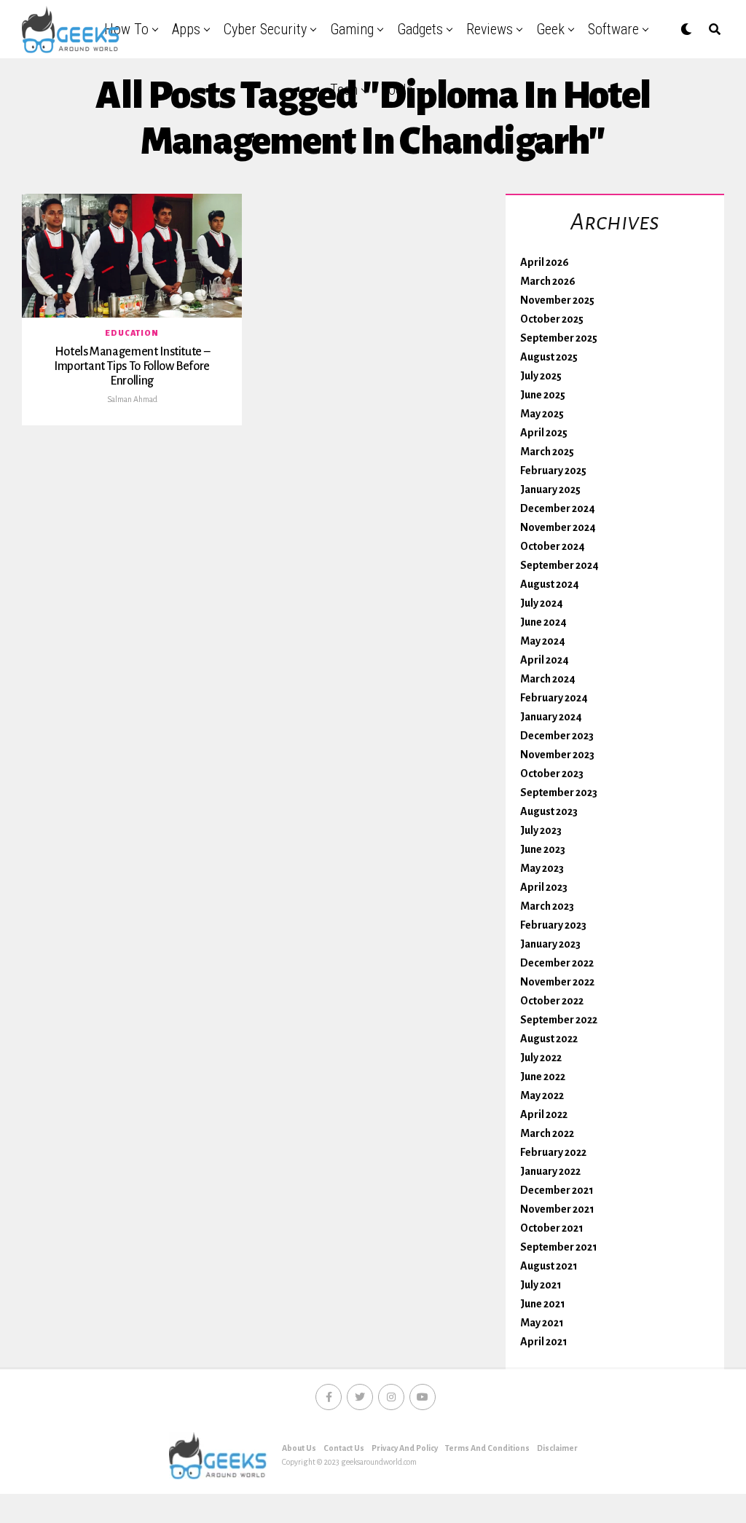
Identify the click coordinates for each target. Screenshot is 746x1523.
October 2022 (552, 1001)
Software (613, 29)
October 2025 (552, 319)
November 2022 (557, 982)
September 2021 (558, 1247)
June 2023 (542, 849)
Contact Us (343, 1448)
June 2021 (542, 1304)
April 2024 (544, 660)
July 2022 (541, 1057)
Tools (397, 89)
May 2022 (542, 1095)
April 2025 (544, 432)
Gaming (352, 29)
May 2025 (542, 414)
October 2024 (552, 546)
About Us (299, 1448)
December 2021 (557, 1190)
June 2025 (542, 395)
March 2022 (547, 1133)
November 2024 (558, 527)
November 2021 (557, 1209)
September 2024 (559, 565)
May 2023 (542, 868)
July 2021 (541, 1285)
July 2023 (541, 830)
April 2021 (544, 1341)
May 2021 (542, 1323)
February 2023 (553, 925)
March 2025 (547, 451)
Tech (344, 89)
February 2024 (554, 698)
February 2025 (553, 470)
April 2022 (544, 1114)
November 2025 (557, 300)
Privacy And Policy (405, 1448)
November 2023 (557, 754)
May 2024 (542, 641)
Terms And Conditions (487, 1448)
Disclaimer (557, 1448)
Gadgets (420, 29)
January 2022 (550, 1171)
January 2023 (550, 944)
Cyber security (265, 29)
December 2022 (557, 963)
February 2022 (553, 1152)
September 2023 (558, 792)
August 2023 (549, 811)
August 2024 (549, 584)
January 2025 (550, 489)
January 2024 (551, 717)
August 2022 (549, 1038)
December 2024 (557, 508)
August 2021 (549, 1266)
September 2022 (558, 1020)
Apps (186, 29)
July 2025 (541, 376)
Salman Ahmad (132, 399)
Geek (550, 29)
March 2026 (548, 281)
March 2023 (547, 906)
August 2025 (549, 357)
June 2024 (543, 622)
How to (126, 29)
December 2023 (557, 735)
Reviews (489, 29)
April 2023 (544, 887)
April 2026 (544, 262)
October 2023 (552, 773)
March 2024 (548, 679)
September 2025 (558, 338)
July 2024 (541, 603)
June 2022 (542, 1076)
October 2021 (552, 1228)
